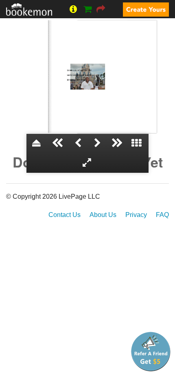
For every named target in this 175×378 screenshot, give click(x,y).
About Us (103, 214)
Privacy (136, 214)
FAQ (162, 214)
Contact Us (64, 214)
